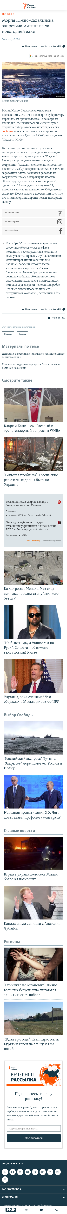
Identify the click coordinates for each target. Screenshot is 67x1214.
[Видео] (41, 1210)
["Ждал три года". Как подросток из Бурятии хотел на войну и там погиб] (33, 1018)
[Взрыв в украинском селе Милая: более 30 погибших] (33, 853)
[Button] (29, 46)
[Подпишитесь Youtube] (28, 1172)
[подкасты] (26, 1210)
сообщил (7, 131)
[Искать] (56, 1210)
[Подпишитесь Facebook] (12, 1172)
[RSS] (50, 1172)
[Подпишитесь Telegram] (35, 1172)
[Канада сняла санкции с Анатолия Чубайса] (33, 902)
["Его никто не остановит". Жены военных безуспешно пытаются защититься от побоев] (33, 964)
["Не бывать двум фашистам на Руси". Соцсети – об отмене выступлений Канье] (33, 622)
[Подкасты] (58, 1172)
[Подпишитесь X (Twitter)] (20, 1172)
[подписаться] (5, 1179)
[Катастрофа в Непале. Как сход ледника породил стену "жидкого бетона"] (33, 568)
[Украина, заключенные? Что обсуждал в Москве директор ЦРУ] (33, 676)
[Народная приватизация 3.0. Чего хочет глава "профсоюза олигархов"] (33, 792)
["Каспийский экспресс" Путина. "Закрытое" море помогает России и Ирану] (33, 738)
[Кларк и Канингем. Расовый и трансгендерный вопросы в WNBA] (33, 405)
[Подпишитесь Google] (5, 1172)
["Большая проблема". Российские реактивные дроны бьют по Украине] (33, 454)
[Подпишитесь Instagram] (43, 1172)
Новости (8, 14)
